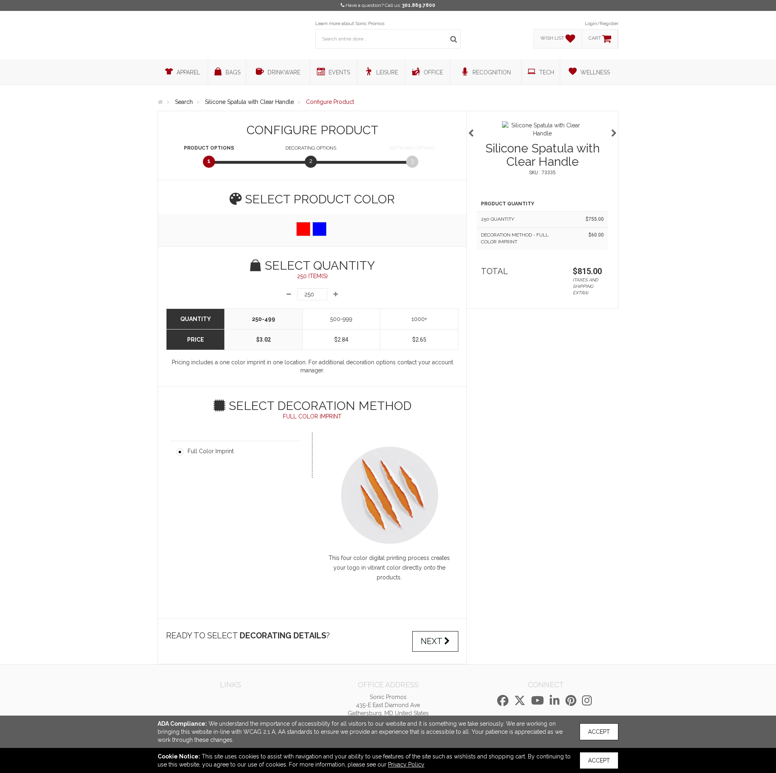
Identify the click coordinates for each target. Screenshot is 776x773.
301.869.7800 (418, 5)
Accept (599, 732)
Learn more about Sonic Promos (349, 23)
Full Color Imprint (211, 451)
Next (432, 641)
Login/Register (601, 23)
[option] (542, 129)
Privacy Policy (406, 764)
